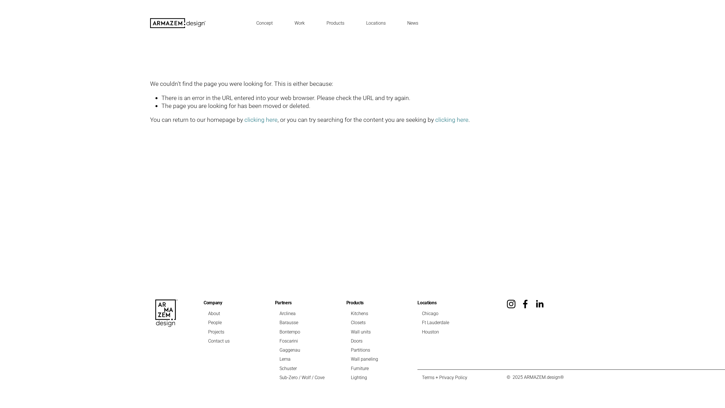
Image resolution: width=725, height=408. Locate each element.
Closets (358, 322)
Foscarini (289, 341)
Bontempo (290, 332)
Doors (356, 341)
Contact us (219, 341)
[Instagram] (511, 304)
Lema (285, 359)
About (214, 313)
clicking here (261, 120)
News (412, 23)
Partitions (360, 350)
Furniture (360, 368)
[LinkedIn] (539, 304)
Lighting (359, 377)
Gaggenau (290, 350)
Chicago (430, 313)
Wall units (361, 332)
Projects (216, 332)
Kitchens (359, 313)
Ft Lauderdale (435, 322)
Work (300, 23)
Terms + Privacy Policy (444, 377)
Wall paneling (364, 359)
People (215, 322)
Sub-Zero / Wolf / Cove (302, 377)
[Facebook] (525, 304)
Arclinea (288, 313)
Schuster (288, 368)
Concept (264, 23)
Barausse (289, 322)
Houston (430, 332)
